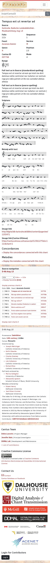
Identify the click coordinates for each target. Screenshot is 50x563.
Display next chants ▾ (10, 322)
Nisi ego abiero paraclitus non (21, 294)
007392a (44, 314)
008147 (43, 307)
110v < (17, 277)
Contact (7, 476)
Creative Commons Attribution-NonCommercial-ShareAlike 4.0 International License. (23, 461)
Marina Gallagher (12, 374)
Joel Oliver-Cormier (13, 391)
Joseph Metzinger (13, 346)
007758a (44, 294)
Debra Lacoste (7, 434)
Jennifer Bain (7, 438)
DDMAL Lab (5, 441)
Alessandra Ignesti (13, 379)
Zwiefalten (16, 335)
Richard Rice (10, 366)
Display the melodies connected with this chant (23, 261)
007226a (44, 301)
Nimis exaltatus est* (18, 307)
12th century (12, 338)
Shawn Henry (11, 386)
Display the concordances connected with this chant (25, 252)
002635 (43, 304)
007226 (43, 298)
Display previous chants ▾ (12, 285)
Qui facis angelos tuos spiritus (21, 314)
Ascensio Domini (9, 44)
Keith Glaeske (11, 351)
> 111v (23, 277)
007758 (5, 57)
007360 (43, 317)
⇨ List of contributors (10, 445)
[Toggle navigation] (44, 4)
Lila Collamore (11, 361)
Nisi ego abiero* (16, 301)
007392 (43, 310)
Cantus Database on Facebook (13, 478)
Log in (5, 557)
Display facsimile (12, 280)
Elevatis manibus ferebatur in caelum (23, 304)
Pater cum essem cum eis (19, 317)
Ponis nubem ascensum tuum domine (23, 310)
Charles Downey (12, 356)
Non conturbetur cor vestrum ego (22, 298)
